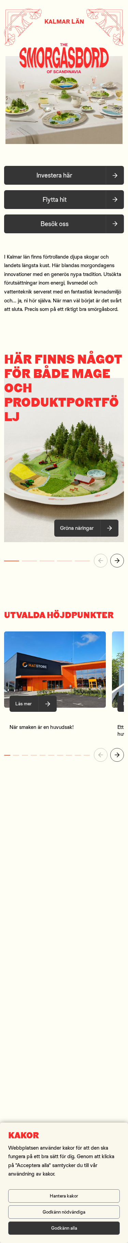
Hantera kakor (64, 1196)
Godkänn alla (64, 1228)
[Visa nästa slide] (117, 560)
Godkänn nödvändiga (64, 1212)
